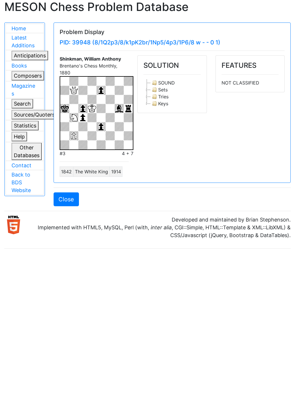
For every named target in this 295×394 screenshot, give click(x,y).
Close (66, 199)
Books (19, 66)
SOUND (166, 83)
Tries (163, 97)
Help (19, 137)
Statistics (25, 126)
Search (22, 104)
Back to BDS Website (21, 182)
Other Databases (26, 151)
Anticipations (30, 55)
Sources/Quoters (34, 115)
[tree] (172, 93)
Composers (28, 76)
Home (19, 28)
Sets (163, 90)
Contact (21, 165)
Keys (163, 103)
